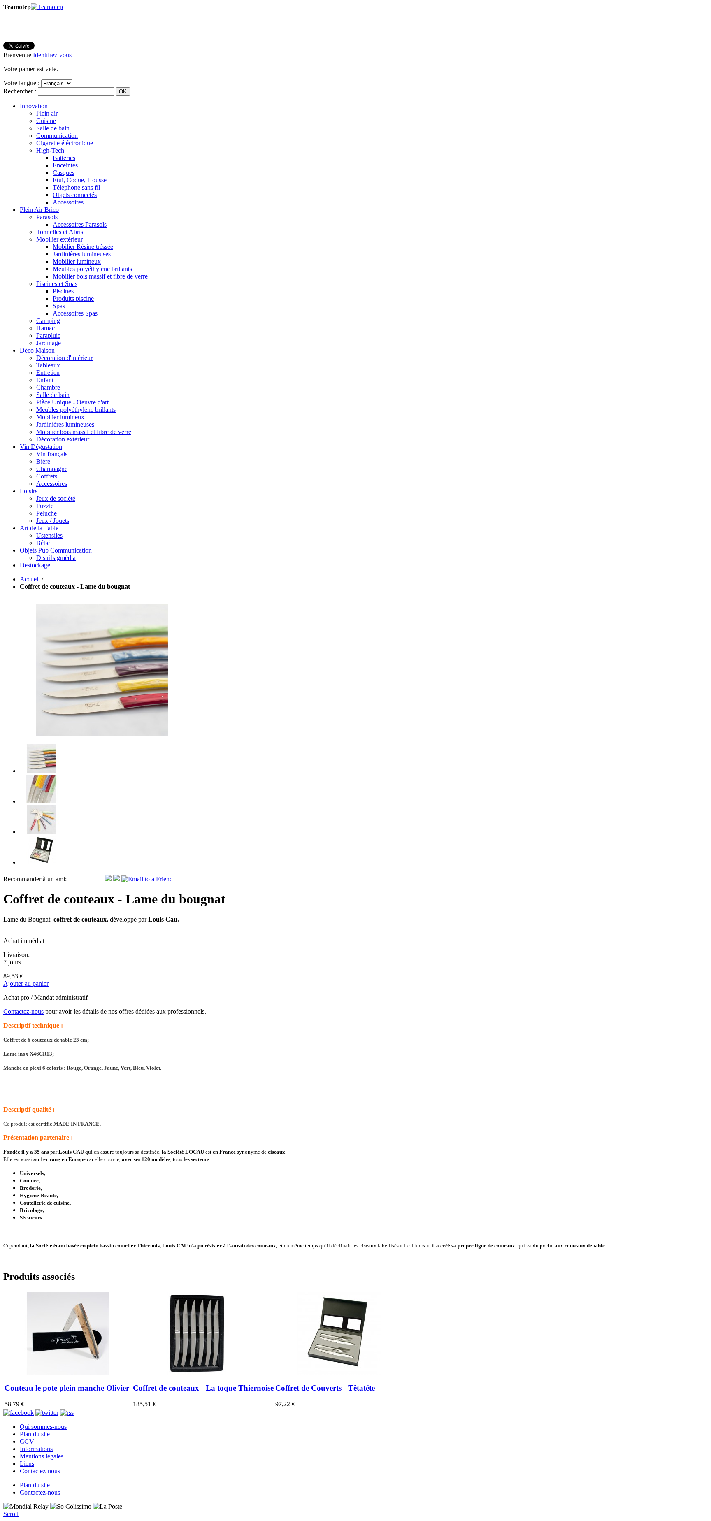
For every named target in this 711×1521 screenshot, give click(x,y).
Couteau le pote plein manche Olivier (67, 1388)
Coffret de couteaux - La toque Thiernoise (203, 1388)
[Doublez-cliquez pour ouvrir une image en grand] (41, 770)
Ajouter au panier (26, 983)
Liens (27, 1463)
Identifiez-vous (52, 54)
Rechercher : (19, 91)
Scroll (11, 1513)
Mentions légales (41, 1456)
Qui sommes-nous (43, 1426)
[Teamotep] (47, 6)
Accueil (30, 579)
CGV (27, 1441)
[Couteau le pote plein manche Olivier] (68, 1372)
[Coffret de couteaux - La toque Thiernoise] (196, 1372)
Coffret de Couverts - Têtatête (325, 1388)
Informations (36, 1448)
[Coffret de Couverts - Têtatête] (338, 1372)
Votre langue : (21, 82)
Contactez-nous (23, 1011)
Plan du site (35, 1433)
